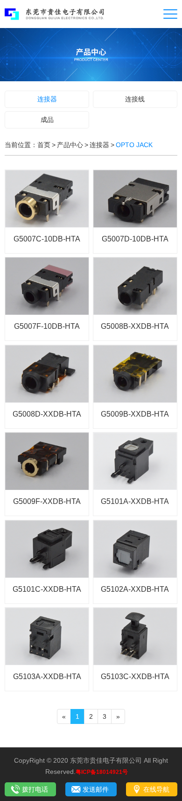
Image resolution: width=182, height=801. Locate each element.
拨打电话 (35, 789)
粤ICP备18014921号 (102, 772)
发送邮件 (96, 789)
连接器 (47, 99)
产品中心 (70, 145)
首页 (43, 145)
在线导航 (156, 789)
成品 (47, 119)
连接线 (135, 99)
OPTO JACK (134, 145)
